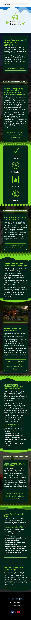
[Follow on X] (15, 612)
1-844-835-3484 (11, 583)
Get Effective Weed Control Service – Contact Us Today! (15, 246)
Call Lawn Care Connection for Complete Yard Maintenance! (15, 134)
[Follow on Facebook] (12, 612)
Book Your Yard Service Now (15, 69)
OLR (9, 599)
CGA (13, 599)
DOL (17, 599)
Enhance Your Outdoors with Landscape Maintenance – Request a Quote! (15, 365)
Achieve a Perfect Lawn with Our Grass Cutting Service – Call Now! (15, 496)
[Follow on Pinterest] (18, 612)
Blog (21, 599)
